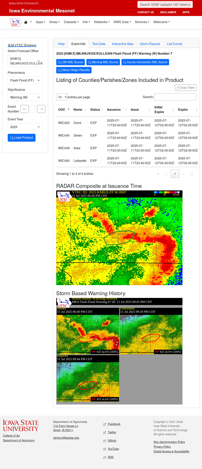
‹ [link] (166, 173)
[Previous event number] (25, 109)
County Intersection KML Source (146, 62)
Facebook (113, 424)
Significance (16, 89)
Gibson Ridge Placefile (75, 70)
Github (111, 440)
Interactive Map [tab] (122, 43)
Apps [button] (39, 22)
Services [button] (141, 22)
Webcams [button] (160, 22)
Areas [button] (53, 22)
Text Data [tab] (98, 43)
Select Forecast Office (23, 51)
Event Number (13, 108)
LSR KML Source (72, 62)
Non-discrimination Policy (169, 442)
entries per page (78, 97)
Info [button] (85, 22)
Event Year (15, 119)
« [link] (158, 173)
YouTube (113, 449)
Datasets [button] (70, 22)
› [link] (183, 173)
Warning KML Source (104, 62)
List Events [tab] (174, 43)
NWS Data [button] (121, 22)
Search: (148, 97)
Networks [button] (100, 22)
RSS (110, 457)
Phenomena (16, 72)
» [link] (192, 173)
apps (186, 12)
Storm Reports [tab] (150, 43)
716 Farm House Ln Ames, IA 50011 (65, 428)
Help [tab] (61, 43)
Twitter (111, 432)
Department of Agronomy (19, 440)
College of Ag (11, 435)
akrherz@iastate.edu (66, 438)
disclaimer (168, 12)
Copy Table (187, 87)
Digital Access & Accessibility (171, 451)
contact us (145, 12)
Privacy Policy (162, 446)
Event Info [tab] (78, 43)
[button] (28, 22)
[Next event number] (41, 109)
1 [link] (175, 173)
